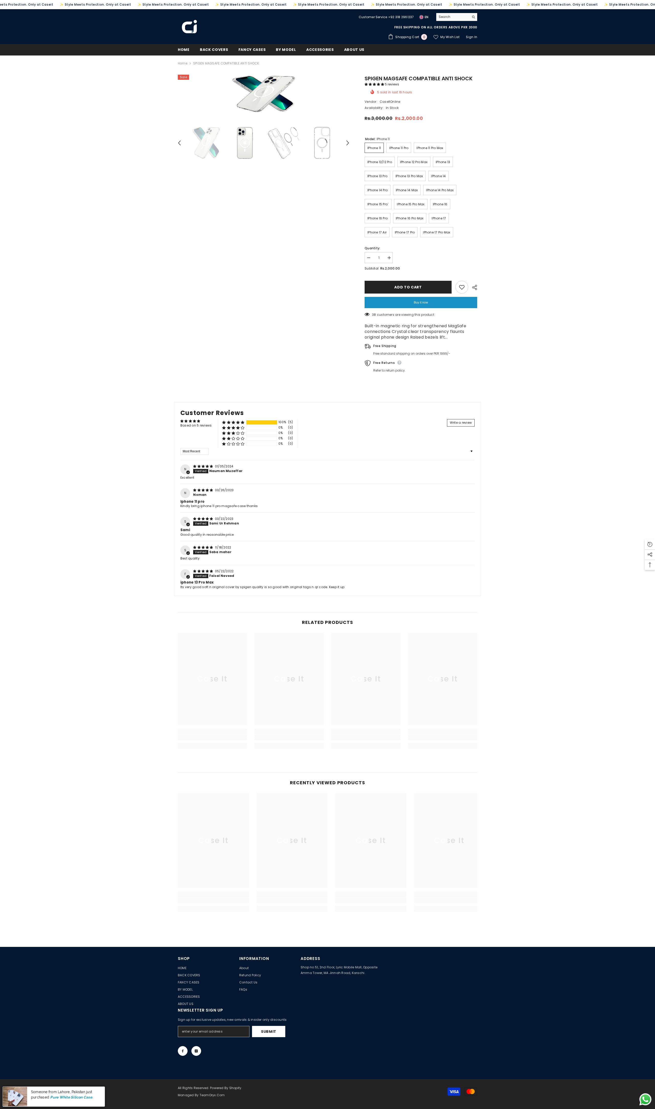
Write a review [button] (461, 422)
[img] (203, 466)
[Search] (456, 17)
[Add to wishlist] (461, 287)
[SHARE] (472, 287)
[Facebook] (183, 1051)
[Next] (348, 143)
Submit (268, 1031)
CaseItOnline (390, 101)
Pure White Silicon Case (71, 1097)
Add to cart (408, 287)
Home (182, 63)
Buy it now (421, 302)
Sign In (471, 37)
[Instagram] (196, 1051)
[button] (375, 84)
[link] (212, 737)
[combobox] (452, 17)
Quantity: (372, 248)
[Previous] (179, 143)
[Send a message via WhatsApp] (645, 1099)
